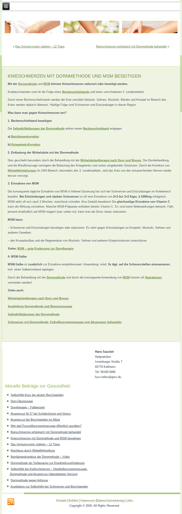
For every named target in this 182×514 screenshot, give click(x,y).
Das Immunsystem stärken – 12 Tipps (40, 46)
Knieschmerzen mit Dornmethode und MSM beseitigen (46, 438)
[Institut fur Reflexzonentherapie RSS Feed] (10, 501)
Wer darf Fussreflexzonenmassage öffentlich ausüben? (46, 426)
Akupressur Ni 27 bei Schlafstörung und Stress (40, 413)
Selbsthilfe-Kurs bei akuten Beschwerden (37, 395)
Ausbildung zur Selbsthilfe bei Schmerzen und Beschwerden (49, 486)
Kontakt (61, 500)
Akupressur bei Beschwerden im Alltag (35, 419)
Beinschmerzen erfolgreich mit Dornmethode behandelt (131, 46)
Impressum (87, 500)
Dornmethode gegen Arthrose (29, 480)
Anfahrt (73, 500)
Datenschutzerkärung (110, 500)
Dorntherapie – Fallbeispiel (28, 407)
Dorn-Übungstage (22, 401)
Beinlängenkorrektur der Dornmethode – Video (40, 456)
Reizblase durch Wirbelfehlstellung (33, 450)
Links (129, 500)
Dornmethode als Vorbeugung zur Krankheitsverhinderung (47, 463)
